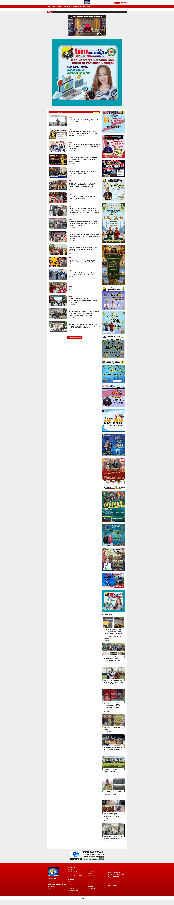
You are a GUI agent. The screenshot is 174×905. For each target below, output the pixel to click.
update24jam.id (91, 888)
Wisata (103, 9)
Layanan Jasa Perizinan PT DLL (75, 875)
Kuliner (107, 9)
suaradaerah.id (91, 886)
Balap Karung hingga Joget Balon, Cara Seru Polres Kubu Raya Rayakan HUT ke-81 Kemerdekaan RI (83, 249)
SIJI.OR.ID (50, 888)
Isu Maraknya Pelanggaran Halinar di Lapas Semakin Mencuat (111, 771)
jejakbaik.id (90, 882)
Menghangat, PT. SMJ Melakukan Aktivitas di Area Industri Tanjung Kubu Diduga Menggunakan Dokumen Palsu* (113, 839)
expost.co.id (90, 873)
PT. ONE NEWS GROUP (113, 879)
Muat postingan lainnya (75, 337)
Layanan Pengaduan (72, 871)
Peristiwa (84, 9)
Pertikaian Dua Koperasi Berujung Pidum (113, 728)
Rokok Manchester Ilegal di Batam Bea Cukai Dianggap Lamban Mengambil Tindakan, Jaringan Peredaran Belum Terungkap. (112, 705)
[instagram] (51, 2)
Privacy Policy (75, 6)
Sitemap (117, 2)
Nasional (62, 9)
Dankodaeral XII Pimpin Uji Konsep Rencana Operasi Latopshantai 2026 (82, 172)
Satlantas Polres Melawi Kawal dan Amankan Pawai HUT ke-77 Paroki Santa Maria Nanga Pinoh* (83, 275)
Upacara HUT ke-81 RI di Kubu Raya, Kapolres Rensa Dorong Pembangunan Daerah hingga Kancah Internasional (83, 223)
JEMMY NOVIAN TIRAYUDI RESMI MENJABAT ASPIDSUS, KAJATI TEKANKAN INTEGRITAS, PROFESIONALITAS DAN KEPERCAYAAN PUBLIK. (84, 210)
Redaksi (54, 6)
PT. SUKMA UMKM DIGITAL (114, 883)
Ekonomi (98, 9)
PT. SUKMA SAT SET (112, 885)
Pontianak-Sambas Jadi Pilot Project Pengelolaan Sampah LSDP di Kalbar (57, 11)
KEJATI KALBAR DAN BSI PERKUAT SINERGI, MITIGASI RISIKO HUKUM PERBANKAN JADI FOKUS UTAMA (83, 300)
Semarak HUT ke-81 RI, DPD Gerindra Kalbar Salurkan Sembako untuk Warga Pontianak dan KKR (83, 262)
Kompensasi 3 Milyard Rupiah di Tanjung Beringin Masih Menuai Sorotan (113, 749)
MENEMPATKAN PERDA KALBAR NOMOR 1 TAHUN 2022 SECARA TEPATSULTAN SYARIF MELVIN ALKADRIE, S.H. (83, 133)
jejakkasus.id (91, 884)
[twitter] (49, 2)
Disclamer (70, 886)
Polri (120, 9)
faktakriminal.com (90, 898)
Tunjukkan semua (96, 112)
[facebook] (47, 2)
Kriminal (78, 9)
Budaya (116, 9)
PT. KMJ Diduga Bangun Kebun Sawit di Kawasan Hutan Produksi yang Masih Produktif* (113, 793)
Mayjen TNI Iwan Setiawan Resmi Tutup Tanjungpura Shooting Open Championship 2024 (113, 682)
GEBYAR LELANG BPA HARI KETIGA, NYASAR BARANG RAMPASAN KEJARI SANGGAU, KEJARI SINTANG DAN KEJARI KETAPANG (84, 326)
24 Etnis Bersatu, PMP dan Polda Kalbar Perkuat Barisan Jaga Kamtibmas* (84, 198)
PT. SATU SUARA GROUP (113, 881)
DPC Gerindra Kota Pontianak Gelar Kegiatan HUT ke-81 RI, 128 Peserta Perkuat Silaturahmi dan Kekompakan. (84, 146)
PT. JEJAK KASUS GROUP (113, 876)
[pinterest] (53, 881)
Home (49, 6)
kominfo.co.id (91, 871)
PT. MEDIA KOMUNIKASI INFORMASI (116, 874)
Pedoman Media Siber (85, 6)
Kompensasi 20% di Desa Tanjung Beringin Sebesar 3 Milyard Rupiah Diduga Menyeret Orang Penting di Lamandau (113, 659)
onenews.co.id (91, 877)
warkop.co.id (91, 875)
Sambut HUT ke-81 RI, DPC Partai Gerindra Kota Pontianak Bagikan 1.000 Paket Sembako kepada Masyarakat (84, 236)
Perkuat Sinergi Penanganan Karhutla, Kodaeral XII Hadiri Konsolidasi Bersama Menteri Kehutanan (120, 11)
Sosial (112, 9)
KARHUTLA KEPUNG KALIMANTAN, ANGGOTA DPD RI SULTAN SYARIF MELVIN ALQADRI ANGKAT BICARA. (83, 159)
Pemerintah (72, 9)
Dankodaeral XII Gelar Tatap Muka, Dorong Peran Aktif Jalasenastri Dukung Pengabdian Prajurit (86, 11)
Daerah (57, 9)
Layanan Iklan (71, 869)
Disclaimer (67, 6)
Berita (53, 9)
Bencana (89, 9)
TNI (123, 9)
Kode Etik (60, 6)
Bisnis (94, 9)
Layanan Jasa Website (73, 873)
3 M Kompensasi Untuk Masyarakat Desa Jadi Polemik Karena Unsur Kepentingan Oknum (112, 815)
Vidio (127, 9)
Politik (67, 9)
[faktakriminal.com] (87, 4)
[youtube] (53, 2)
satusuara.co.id (91, 880)
